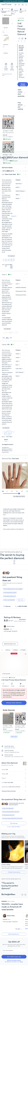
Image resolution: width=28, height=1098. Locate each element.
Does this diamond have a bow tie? (10, 811)
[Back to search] (2, 650)
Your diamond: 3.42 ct (19, 496)
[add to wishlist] (25, 654)
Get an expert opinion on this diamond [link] (13, 529)
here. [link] (4, 514)
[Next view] (12, 23)
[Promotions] (15, 4)
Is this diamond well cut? (8, 815)
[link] (14, 703)
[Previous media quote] (14, 561)
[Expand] (24, 464)
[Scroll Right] (24, 722)
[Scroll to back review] (22, 894)
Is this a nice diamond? (7, 808)
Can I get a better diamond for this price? (12, 818)
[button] (5, 21)
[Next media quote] (14, 563)
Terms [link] (21, 961)
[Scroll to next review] (25, 894)
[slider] (15, 492)
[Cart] (22, 4)
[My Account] (19, 4)
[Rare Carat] (5, 4)
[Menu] (26, 4)
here (3, 192)
